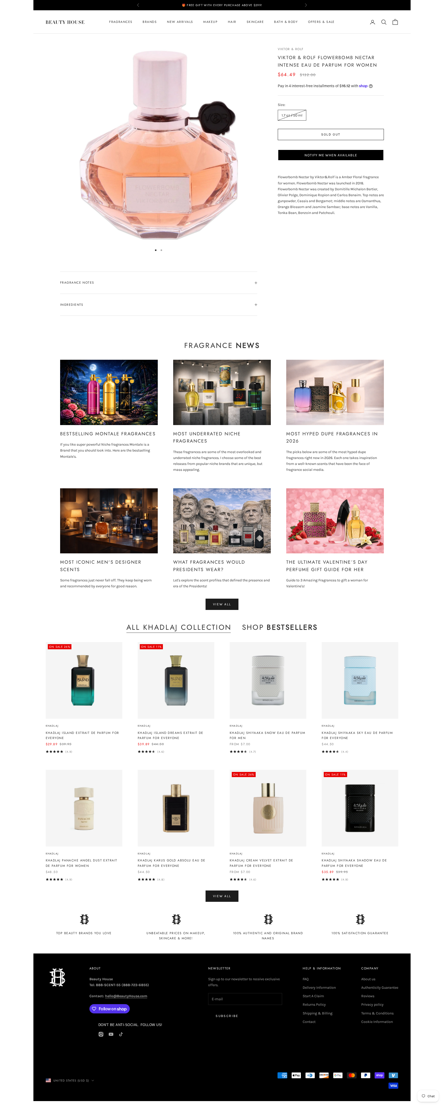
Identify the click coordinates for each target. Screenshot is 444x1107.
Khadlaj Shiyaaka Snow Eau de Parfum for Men (267, 735)
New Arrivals (180, 22)
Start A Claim (313, 996)
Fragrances (120, 22)
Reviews (367, 996)
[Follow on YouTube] (111, 1034)
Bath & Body (286, 22)
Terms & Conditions (377, 1013)
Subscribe (227, 1016)
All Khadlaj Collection (179, 627)
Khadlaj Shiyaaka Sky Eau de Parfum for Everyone (357, 735)
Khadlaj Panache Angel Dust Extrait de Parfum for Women (81, 863)
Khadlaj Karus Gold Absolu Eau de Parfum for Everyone (172, 863)
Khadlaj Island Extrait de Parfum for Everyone (82, 735)
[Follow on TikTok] (121, 1034)
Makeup (210, 22)
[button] (331, 155)
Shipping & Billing (317, 1013)
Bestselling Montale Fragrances (108, 433)
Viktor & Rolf (291, 49)
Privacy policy (372, 1004)
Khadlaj (52, 726)
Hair (232, 22)
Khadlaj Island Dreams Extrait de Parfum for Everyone (170, 735)
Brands (150, 22)
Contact (309, 1022)
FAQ (306, 979)
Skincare (255, 22)
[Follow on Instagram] (101, 1034)
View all (222, 604)
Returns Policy (314, 1004)
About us (368, 979)
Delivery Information (319, 987)
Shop (280, 627)
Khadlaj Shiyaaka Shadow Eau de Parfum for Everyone (354, 863)
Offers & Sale (321, 22)
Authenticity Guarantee (379, 987)
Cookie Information (377, 1022)
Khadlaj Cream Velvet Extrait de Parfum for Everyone (261, 863)
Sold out (331, 135)
